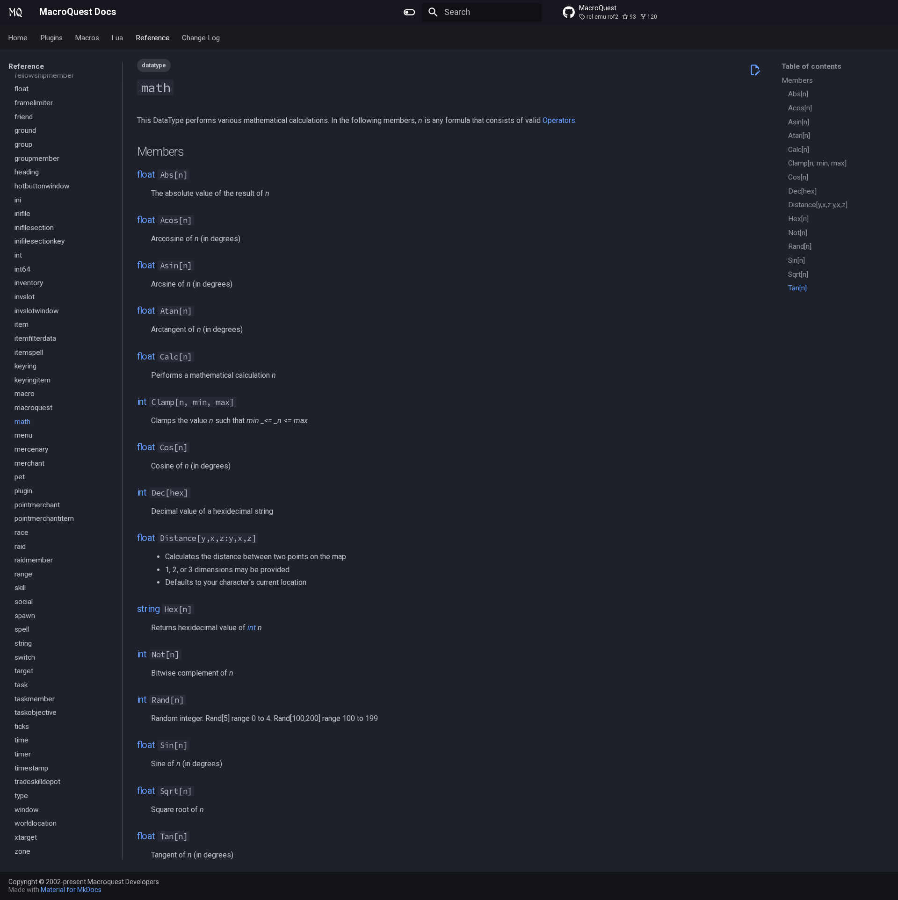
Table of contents (811, 66)
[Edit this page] (755, 70)
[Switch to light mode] (409, 12)
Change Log (201, 37)
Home (18, 37)
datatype (154, 65)
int (142, 401)
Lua (117, 37)
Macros (87, 37)
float (146, 174)
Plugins (51, 37)
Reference (153, 37)
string (148, 608)
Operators (559, 120)
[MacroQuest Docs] (15, 12)
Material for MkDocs (71, 889)
